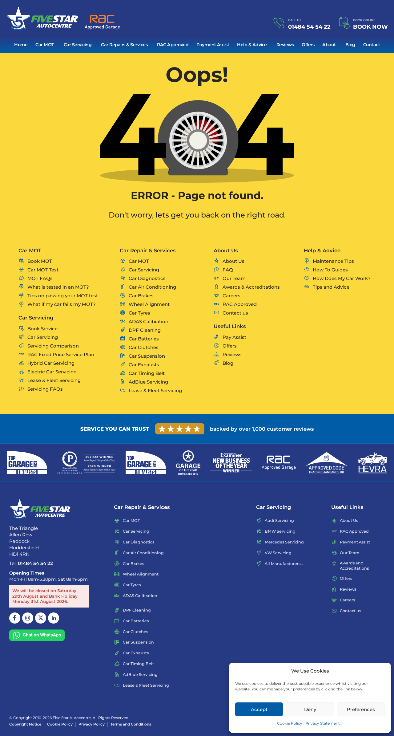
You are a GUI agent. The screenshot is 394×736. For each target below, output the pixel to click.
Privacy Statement (322, 723)
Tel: (31, 563)
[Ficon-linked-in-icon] (53, 618)
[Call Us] (279, 23)
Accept (259, 709)
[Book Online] (344, 23)
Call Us (294, 20)
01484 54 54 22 (309, 26)
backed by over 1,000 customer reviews (262, 429)
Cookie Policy (289, 723)
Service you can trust (114, 429)
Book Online (364, 20)
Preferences (361, 709)
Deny (310, 709)
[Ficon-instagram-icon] (27, 618)
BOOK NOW (370, 26)
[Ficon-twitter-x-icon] (40, 618)
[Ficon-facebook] (14, 618)
